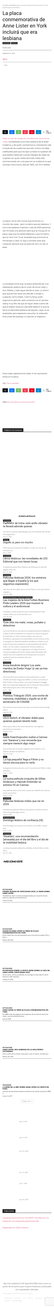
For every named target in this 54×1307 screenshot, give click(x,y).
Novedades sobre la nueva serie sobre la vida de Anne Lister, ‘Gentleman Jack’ (26, 971)
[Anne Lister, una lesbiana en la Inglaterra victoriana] (27, 1033)
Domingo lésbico (9, 817)
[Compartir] (11, 132)
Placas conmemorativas (23, 402)
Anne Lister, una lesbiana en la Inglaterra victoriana (23, 1050)
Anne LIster (10, 402)
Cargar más (26, 1101)
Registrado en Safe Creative (15, 1227)
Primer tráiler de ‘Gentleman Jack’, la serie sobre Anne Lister (26, 892)
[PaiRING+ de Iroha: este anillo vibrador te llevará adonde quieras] (10, 1171)
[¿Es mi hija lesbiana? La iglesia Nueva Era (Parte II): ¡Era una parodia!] (10, 1136)
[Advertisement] (27, 97)
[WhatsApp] (18, 132)
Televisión (7, 1085)
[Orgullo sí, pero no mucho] (10, 1184)
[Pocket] (25, 132)
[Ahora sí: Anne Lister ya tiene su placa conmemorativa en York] (27, 915)
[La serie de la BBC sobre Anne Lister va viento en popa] (27, 1071)
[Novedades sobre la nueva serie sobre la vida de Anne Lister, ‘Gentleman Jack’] (27, 954)
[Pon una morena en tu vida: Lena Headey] (10, 1122)
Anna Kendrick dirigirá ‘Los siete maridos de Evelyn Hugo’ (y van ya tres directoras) (25, 668)
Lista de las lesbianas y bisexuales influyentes (18, 597)
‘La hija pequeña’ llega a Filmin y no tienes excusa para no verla (23, 761)
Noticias (14, 43)
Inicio (4, 5)
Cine (5, 734)
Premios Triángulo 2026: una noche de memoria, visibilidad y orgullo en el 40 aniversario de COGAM (25, 698)
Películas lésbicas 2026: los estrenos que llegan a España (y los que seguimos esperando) (24, 580)
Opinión (6, 540)
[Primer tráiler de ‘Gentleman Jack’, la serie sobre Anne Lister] (27, 875)
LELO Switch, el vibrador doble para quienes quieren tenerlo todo (23, 719)
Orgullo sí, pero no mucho (18, 542)
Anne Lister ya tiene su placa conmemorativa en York (25, 1011)
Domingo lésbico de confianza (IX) (23, 820)
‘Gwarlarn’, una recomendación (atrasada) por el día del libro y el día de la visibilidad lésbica (25, 839)
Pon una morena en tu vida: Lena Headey (35, 1118)
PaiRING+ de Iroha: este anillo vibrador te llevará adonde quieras (25, 525)
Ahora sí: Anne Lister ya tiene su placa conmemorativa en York (21, 932)
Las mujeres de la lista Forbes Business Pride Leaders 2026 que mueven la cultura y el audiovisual (26, 603)
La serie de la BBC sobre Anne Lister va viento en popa (26, 1088)
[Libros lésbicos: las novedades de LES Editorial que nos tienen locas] (10, 1149)
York (33, 402)
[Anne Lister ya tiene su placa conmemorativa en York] (27, 994)
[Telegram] (38, 132)
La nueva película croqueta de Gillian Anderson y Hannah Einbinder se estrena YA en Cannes (24, 781)
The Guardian (12, 383)
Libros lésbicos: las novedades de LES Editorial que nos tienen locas (25, 560)
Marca (5, 59)
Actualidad (10, 5)
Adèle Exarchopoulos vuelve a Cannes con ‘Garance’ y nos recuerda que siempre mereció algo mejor (25, 740)
